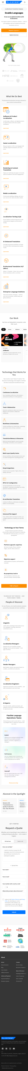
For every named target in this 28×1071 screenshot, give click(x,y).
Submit (14, 912)
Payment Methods (5, 978)
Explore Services (14, 35)
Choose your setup (13, 783)
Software (17, 329)
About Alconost (4, 965)
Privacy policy (13, 1066)
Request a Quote (5, 981)
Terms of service (5, 1066)
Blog (2, 967)
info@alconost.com (13, 1055)
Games (9, 329)
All (3, 329)
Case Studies (4, 970)
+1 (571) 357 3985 (4, 1055)
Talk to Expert (14, 586)
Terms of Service (15, 899)
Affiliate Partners (5, 972)
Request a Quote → (14, 30)
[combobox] (4, 887)
